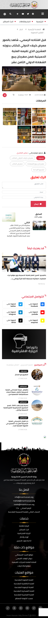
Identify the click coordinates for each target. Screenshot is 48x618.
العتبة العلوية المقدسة (24, 580)
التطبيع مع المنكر (21, 374)
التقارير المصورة (37, 32)
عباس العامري (22, 153)
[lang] (4, 14)
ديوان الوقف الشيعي (24, 558)
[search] (10, 14)
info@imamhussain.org (24, 497)
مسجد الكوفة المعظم (24, 598)
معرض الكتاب (17, 164)
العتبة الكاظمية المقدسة (24, 583)
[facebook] (33, 14)
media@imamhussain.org (24, 504)
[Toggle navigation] (42, 13)
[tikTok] (8, 608)
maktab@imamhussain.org (24, 500)
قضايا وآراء (24, 371)
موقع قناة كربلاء (24, 566)
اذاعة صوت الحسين (24, 540)
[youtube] (23, 14)
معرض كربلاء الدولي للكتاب (22, 158)
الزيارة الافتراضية (24, 533)
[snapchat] (14, 608)
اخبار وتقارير (23, 386)
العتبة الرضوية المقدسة (24, 587)
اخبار (21, 29)
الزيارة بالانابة (24, 526)
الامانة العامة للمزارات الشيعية (24, 562)
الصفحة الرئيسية (34, 29)
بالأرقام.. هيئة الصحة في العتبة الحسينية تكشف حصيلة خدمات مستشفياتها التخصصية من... (16, 392)
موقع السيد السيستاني (24, 554)
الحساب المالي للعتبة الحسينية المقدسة (24, 512)
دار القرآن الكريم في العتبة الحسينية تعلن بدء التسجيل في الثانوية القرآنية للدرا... (17, 423)
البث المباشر (24, 529)
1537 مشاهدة (23, 94)
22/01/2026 (39, 94)
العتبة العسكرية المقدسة (24, 591)
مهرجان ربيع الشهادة (35, 164)
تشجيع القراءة (38, 169)
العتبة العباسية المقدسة (24, 594)
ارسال (36, 204)
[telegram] (21, 608)
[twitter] (28, 14)
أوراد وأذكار (24, 537)
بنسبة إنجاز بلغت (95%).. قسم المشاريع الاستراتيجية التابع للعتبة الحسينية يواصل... (15, 407)
